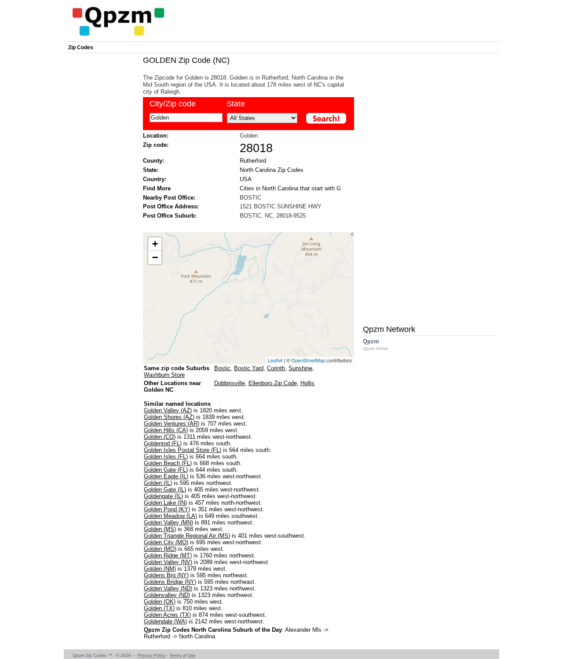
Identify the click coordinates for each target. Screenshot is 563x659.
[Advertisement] (244, 225)
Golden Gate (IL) (165, 489)
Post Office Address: (171, 206)
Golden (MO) (160, 549)
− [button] (155, 257)
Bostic (222, 368)
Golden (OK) (159, 601)
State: (150, 170)
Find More (157, 188)
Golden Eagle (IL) (166, 476)
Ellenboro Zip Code (273, 383)
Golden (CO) (159, 436)
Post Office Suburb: (170, 215)
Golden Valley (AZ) (168, 410)
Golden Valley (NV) (168, 562)
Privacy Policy (151, 655)
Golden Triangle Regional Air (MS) (187, 535)
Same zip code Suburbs (176, 368)
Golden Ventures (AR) (171, 423)
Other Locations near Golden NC (172, 386)
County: (153, 160)
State (236, 103)
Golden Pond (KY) (167, 509)
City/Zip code (173, 103)
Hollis (307, 383)
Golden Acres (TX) (167, 615)
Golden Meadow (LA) (170, 516)
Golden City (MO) (166, 542)
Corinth (276, 368)
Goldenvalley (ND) (167, 595)
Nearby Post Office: (169, 197)
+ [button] (155, 243)
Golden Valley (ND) (168, 588)
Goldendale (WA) (165, 621)
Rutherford (253, 160)
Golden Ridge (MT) (168, 555)
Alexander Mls (303, 629)
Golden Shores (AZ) (169, 417)
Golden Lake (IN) (165, 502)
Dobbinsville (229, 383)
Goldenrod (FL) (163, 443)
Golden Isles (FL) (166, 456)
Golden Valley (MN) (168, 522)
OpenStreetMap (308, 360)
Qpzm (375, 344)
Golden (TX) (159, 608)
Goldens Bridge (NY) (170, 582)
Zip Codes (80, 47)
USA (246, 179)
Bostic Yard (248, 368)
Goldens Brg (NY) (166, 575)
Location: (155, 135)
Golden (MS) (160, 529)
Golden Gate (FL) (166, 469)
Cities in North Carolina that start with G (290, 188)
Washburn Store (164, 374)
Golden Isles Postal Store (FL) (182, 450)
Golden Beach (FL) (168, 463)
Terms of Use (182, 655)
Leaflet (275, 360)
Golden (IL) (158, 483)
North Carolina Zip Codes (271, 170)
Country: (154, 179)
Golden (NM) (160, 568)
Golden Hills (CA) (166, 430)
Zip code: (155, 145)
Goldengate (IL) (163, 496)
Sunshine (300, 368)
